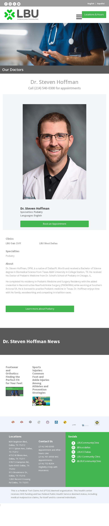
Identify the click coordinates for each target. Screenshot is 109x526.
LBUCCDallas (84, 451)
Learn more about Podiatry (40, 308)
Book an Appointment (54, 223)
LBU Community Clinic (88, 456)
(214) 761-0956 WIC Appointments (48, 458)
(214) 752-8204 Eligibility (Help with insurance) (48, 467)
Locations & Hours (94, 14)
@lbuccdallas (83, 447)
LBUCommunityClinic (88, 442)
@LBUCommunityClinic (89, 461)
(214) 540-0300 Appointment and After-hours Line (50, 450)
